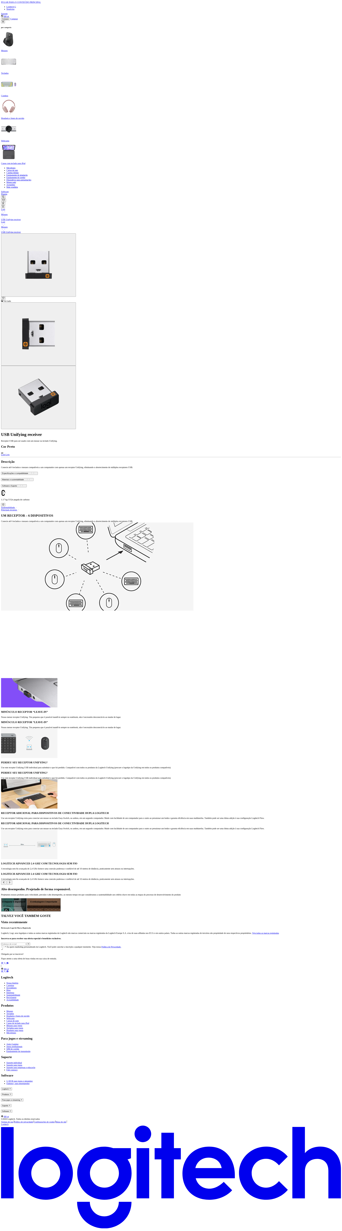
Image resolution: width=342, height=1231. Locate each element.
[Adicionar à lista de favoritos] (3, 298)
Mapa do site (60, 1122)
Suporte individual (14, 1063)
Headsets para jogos (14, 1030)
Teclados (10, 1013)
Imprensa (10, 992)
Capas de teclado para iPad (17, 1023)
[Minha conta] (3, 203)
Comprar (5, 19)
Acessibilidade (12, 1000)
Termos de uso (7, 1122)
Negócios (10, 9)
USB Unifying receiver (11, 219)
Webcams (10, 1018)
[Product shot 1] (38, 265)
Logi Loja (5, 455)
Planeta (4, 194)
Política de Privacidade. (111, 947)
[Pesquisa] (3, 197)
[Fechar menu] (3, 21)
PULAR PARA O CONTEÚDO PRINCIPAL (21, 2)
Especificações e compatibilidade (15, 473)
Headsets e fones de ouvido (18, 1016)
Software (5, 192)
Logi (3, 209)
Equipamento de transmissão (18, 1051)
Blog (8, 990)
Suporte (4, 14)
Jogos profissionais (14, 1046)
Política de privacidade (23, 1122)
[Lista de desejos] (3, 200)
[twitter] (5, 963)
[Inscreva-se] (28, 944)
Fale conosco (12, 1070)
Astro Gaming (12, 1044)
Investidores (11, 988)
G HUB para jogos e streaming (19, 1081)
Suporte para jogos (14, 1065)
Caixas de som (12, 1021)
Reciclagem (11, 997)
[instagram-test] (2, 963)
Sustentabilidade (13, 995)
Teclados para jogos (14, 1028)
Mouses (4, 214)
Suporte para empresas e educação (20, 1067)
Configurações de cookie (44, 1122)
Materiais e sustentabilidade (13, 480)
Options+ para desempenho (18, 1083)
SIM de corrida (12, 1049)
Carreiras (10, 985)
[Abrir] (3, 206)
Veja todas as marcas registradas (265, 933)
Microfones (11, 1033)
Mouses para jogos (14, 1025)
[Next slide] (9, 882)
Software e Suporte (9, 486)
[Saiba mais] (3, 504)
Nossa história (12, 983)
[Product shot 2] (38, 334)
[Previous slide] (3, 882)
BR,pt (6, 16)
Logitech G (11, 7)
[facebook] (7, 963)
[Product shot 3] (38, 397)
